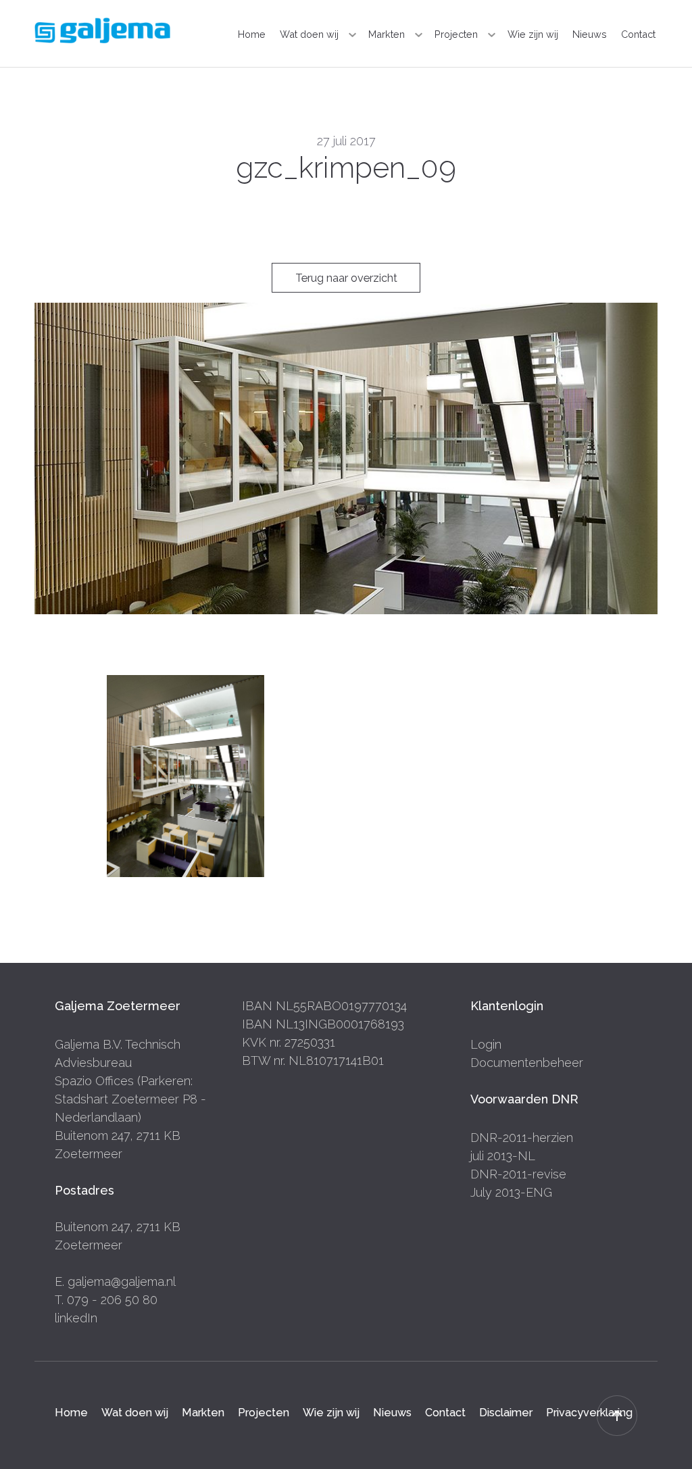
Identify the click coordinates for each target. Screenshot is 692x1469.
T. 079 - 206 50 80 (106, 1300)
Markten (386, 34)
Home (252, 34)
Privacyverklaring (589, 1411)
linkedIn (76, 1318)
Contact (638, 34)
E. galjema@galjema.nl (115, 1281)
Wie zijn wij (533, 34)
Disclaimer (506, 1411)
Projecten (456, 34)
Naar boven (617, 1415)
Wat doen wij (309, 34)
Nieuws (589, 34)
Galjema (102, 30)
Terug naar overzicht (346, 278)
